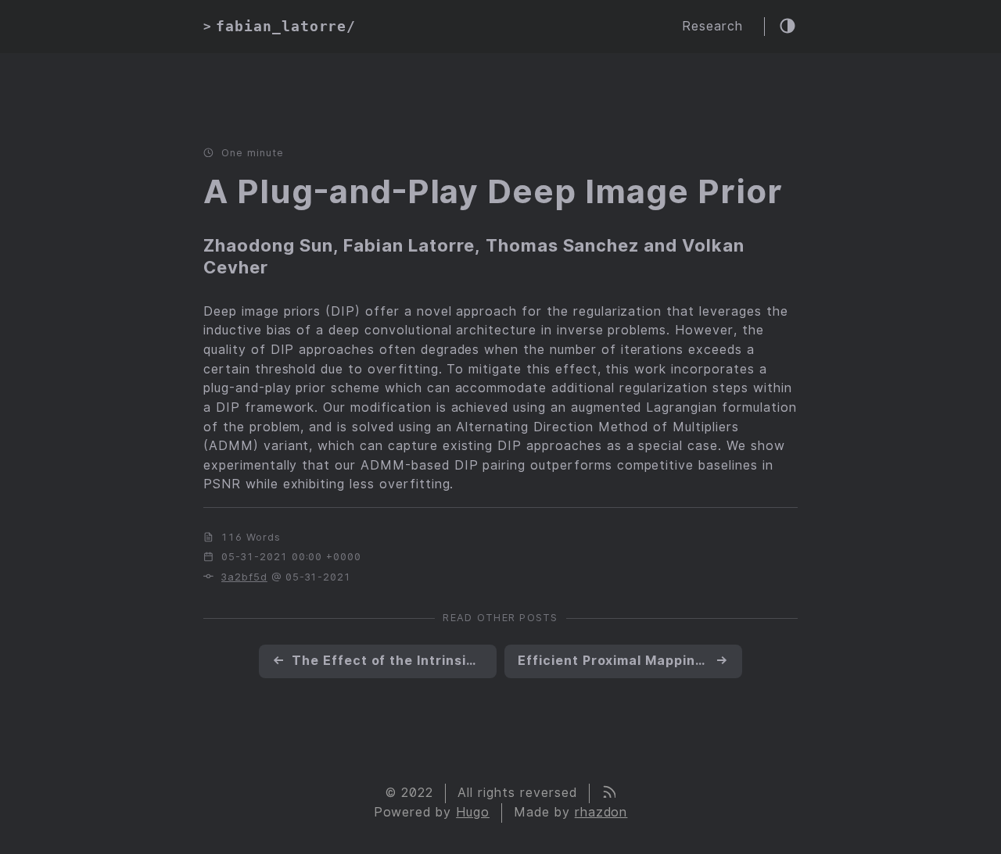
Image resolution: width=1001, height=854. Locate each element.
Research (712, 26)
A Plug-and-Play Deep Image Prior (493, 191)
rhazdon (601, 812)
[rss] (608, 793)
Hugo (473, 812)
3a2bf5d (244, 577)
